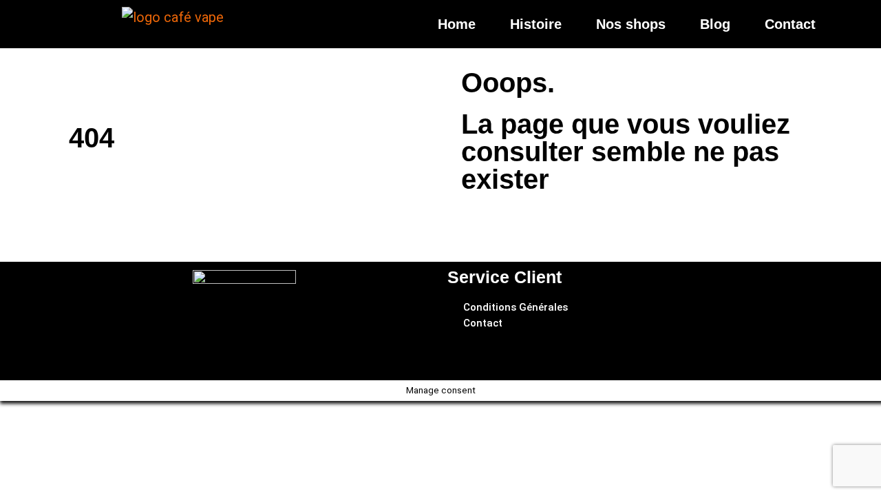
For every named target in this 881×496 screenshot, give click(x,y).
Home (457, 24)
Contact (790, 24)
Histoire (536, 24)
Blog (715, 24)
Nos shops (631, 24)
